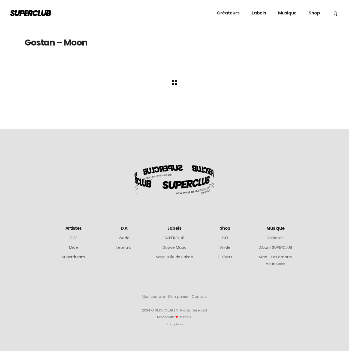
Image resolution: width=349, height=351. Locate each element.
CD (225, 238)
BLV (73, 238)
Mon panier (178, 296)
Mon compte (153, 296)
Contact (199, 296)
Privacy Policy (174, 324)
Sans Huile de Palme (174, 257)
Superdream (73, 257)
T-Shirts (225, 257)
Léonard (123, 247)
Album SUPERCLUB (275, 247)
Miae (73, 247)
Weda (124, 238)
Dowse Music (174, 247)
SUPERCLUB (174, 238)
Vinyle (224, 247)
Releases (275, 238)
